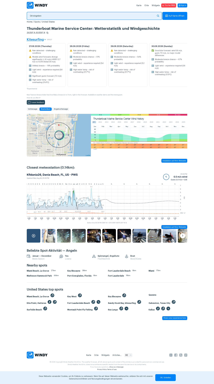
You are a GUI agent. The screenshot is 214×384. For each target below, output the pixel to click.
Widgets (156, 5)
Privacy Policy (102, 369)
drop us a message (116, 367)
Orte (146, 5)
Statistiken (45, 109)
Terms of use (111, 369)
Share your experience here (174, 318)
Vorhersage (32, 109)
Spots (37, 22)
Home (29, 22)
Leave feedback (37, 102)
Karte (138, 5)
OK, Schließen (165, 378)
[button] (47, 33)
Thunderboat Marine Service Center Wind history (118, 118)
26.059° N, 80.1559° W (36, 33)
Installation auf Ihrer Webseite (174, 161)
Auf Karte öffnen (176, 16)
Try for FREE (170, 5)
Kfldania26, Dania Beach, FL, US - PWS (52, 174)
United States (48, 22)
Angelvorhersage (61, 109)
